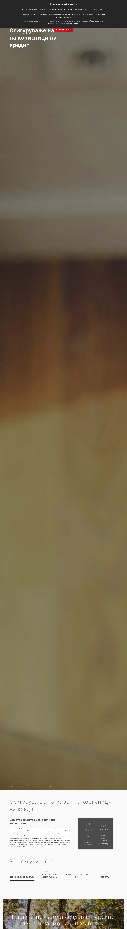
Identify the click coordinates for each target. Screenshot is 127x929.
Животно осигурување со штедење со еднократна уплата (59, 786)
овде (76, 24)
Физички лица (23, 786)
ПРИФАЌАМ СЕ (63, 30)
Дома (7, 786)
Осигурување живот (34, 786)
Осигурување (12, 786)
